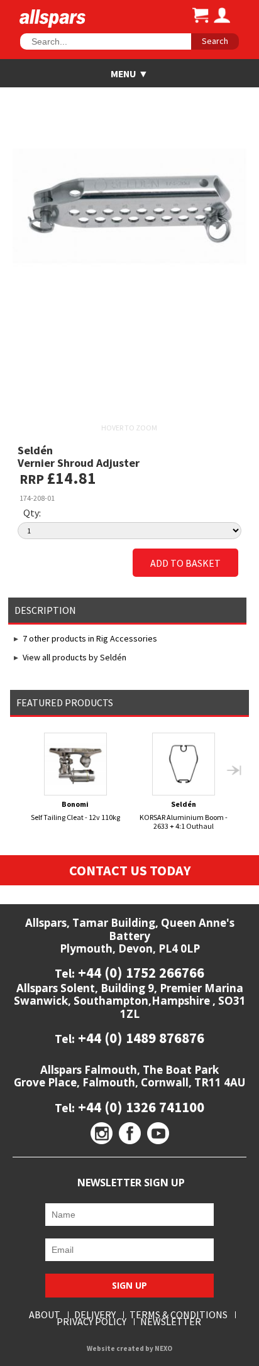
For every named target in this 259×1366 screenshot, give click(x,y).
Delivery (95, 1314)
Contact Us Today (129, 870)
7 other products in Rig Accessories (90, 638)
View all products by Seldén (74, 657)
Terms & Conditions (179, 1314)
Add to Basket (185, 563)
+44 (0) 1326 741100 (139, 1107)
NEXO (163, 1348)
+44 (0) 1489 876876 (139, 1038)
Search (215, 40)
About (44, 1314)
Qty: (32, 512)
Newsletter (170, 1321)
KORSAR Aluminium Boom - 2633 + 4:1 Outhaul (184, 814)
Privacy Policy (91, 1321)
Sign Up (129, 1285)
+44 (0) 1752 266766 (139, 972)
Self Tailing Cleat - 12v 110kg (75, 810)
